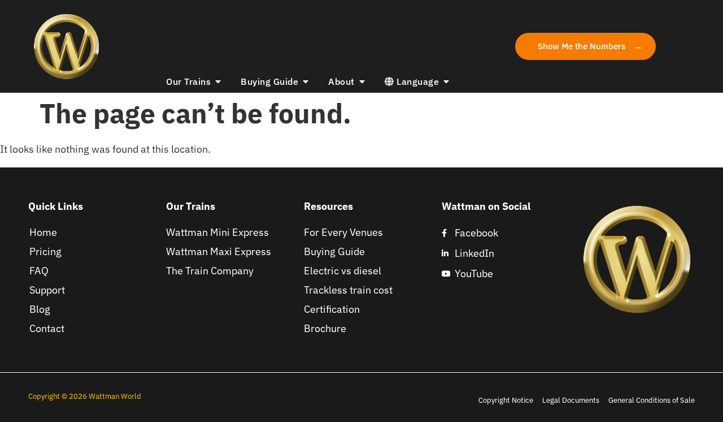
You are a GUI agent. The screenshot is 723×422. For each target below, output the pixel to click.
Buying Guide (334, 251)
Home (43, 232)
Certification (332, 309)
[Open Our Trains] (218, 81)
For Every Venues (343, 232)
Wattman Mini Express (217, 232)
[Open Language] (446, 81)
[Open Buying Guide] (305, 81)
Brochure (325, 328)
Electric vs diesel (342, 270)
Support (47, 289)
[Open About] (362, 81)
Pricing (45, 251)
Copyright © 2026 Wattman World (85, 396)
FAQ (39, 270)
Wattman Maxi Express (218, 251)
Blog (39, 309)
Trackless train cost (348, 289)
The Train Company (210, 270)
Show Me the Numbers (581, 45)
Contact (46, 328)
